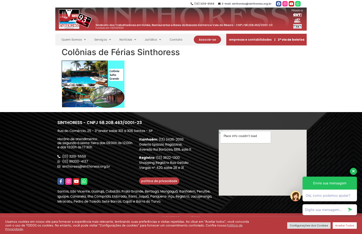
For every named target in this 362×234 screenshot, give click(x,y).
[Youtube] (291, 3)
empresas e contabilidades (250, 39)
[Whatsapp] (298, 3)
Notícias (125, 39)
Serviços (100, 39)
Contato (175, 39)
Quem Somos (71, 39)
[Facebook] (278, 3)
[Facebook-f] (60, 181)
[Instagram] (285, 3)
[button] (207, 40)
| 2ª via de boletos (289, 39)
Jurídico (151, 39)
